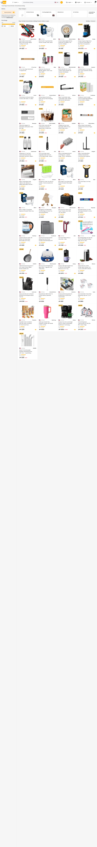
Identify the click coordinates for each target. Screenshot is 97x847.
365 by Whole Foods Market (91, 123)
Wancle (93, 263)
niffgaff (93, 151)
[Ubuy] (3, 2)
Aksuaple (54, 207)
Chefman (34, 235)
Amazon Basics (72, 39)
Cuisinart (93, 67)
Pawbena (34, 320)
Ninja (55, 67)
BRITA (54, 39)
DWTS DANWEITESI (52, 123)
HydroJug (54, 320)
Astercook (34, 292)
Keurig (93, 39)
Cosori (35, 95)
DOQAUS (54, 179)
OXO (55, 151)
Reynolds (93, 207)
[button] (69, 2)
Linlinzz (73, 151)
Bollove (73, 95)
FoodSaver (93, 95)
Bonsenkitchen (53, 292)
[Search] (61, 2)
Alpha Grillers (33, 39)
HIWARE (34, 348)
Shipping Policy (9, 17)
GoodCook (53, 235)
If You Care (33, 67)
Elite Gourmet (72, 207)
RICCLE (93, 235)
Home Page (4, 5)
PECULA (93, 320)
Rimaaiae (34, 123)
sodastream (33, 151)
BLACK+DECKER (72, 67)
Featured (93, 21)
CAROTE (34, 263)
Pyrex (94, 292)
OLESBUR (73, 123)
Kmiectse (73, 292)
